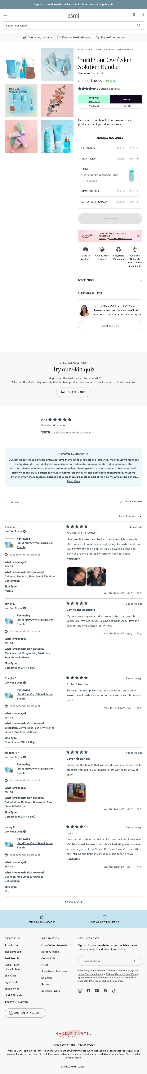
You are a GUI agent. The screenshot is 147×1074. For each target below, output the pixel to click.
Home (81, 49)
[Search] (139, 25)
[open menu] (5, 15)
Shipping (46, 977)
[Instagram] (80, 991)
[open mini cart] (141, 14)
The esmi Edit (13, 951)
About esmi (11, 945)
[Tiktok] (114, 991)
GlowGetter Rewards (54, 945)
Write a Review (133, 501)
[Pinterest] (105, 991)
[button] (99, 88)
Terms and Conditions (90, 974)
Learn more (94, 101)
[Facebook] (88, 991)
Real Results (12, 958)
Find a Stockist (14, 995)
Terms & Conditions (63, 1045)
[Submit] (135, 960)
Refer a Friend (50, 951)
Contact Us (48, 958)
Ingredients (11, 982)
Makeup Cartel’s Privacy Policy (121, 974)
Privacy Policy (86, 1045)
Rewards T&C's (50, 990)
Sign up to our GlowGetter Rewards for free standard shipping (71, 4)
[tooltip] (87, 453)
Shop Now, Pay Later (54, 971)
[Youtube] (97, 991)
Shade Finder (12, 988)
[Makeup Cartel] (73, 1034)
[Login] (134, 15)
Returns (46, 984)
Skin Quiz (10, 975)
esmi (100, 73)
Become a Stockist (16, 1001)
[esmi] (73, 15)
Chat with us (110, 325)
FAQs (44, 964)
